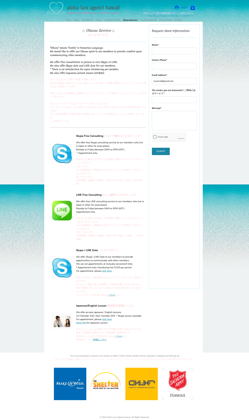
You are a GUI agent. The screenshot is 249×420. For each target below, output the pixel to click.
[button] (192, 7)
